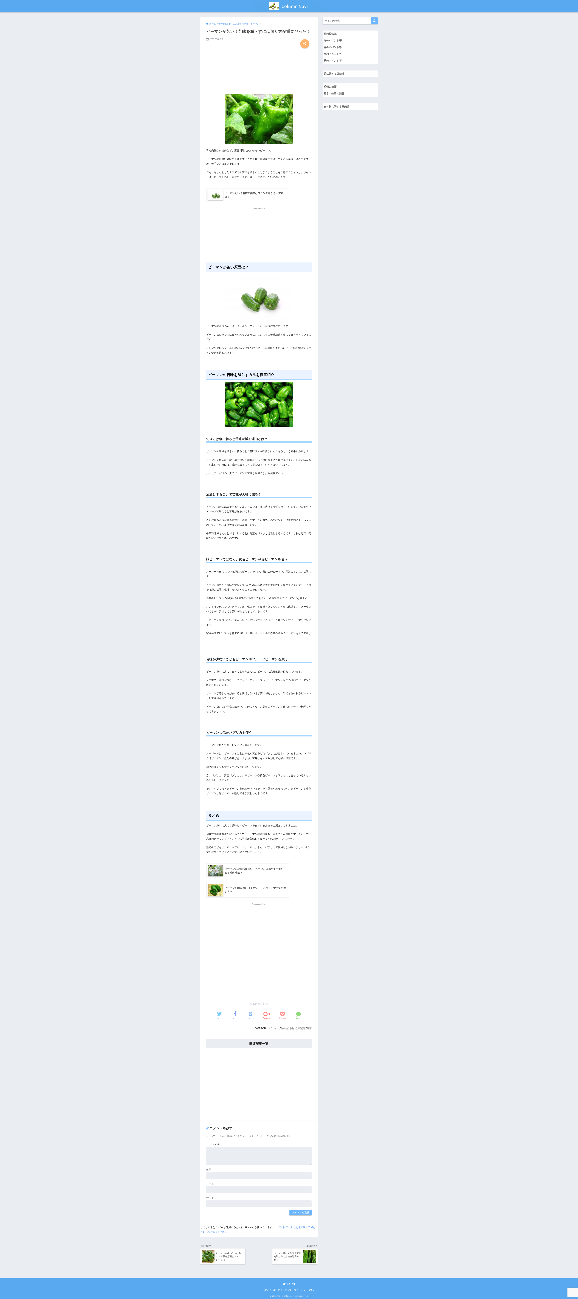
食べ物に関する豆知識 (293, 1028)
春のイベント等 (333, 47)
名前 (208, 1169)
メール (210, 1183)
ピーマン (274, 1028)
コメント (213, 1144)
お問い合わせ (269, 1290)
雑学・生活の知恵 (334, 93)
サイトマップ (284, 1290)
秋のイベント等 (333, 60)
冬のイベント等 (333, 40)
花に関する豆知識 (334, 73)
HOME (291, 1284)
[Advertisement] (259, 70)
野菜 (309, 1028)
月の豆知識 (330, 33)
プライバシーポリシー (305, 1290)
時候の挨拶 (330, 86)
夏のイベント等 (333, 53)
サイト (210, 1197)
